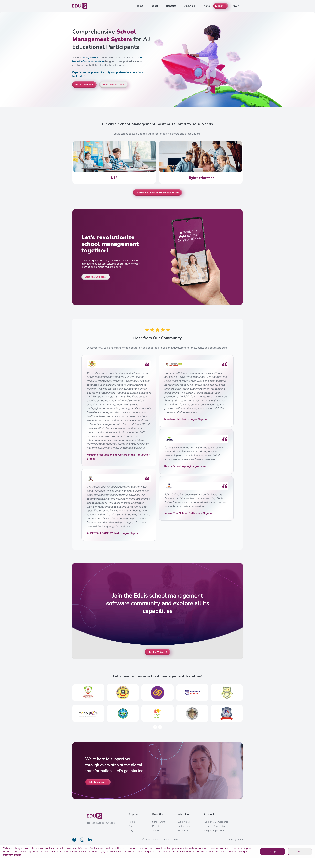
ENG (234, 6)
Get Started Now (84, 84)
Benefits (171, 6)
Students (157, 830)
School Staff (158, 821)
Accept (272, 851)
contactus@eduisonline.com (101, 822)
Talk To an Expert (98, 782)
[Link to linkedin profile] (90, 840)
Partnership (184, 826)
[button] (155, 727)
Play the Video (156, 652)
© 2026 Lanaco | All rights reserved (160, 839)
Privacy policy (12, 855)
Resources (183, 830)
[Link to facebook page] (74, 840)
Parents (156, 826)
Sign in (219, 6)
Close (299, 851)
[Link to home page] (79, 6)
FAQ (130, 830)
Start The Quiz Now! (113, 84)
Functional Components (216, 821)
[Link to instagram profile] (82, 840)
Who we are (184, 821)
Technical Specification (215, 826)
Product (153, 6)
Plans (206, 6)
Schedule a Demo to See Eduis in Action (157, 192)
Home (139, 6)
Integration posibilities (215, 830)
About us (189, 6)
